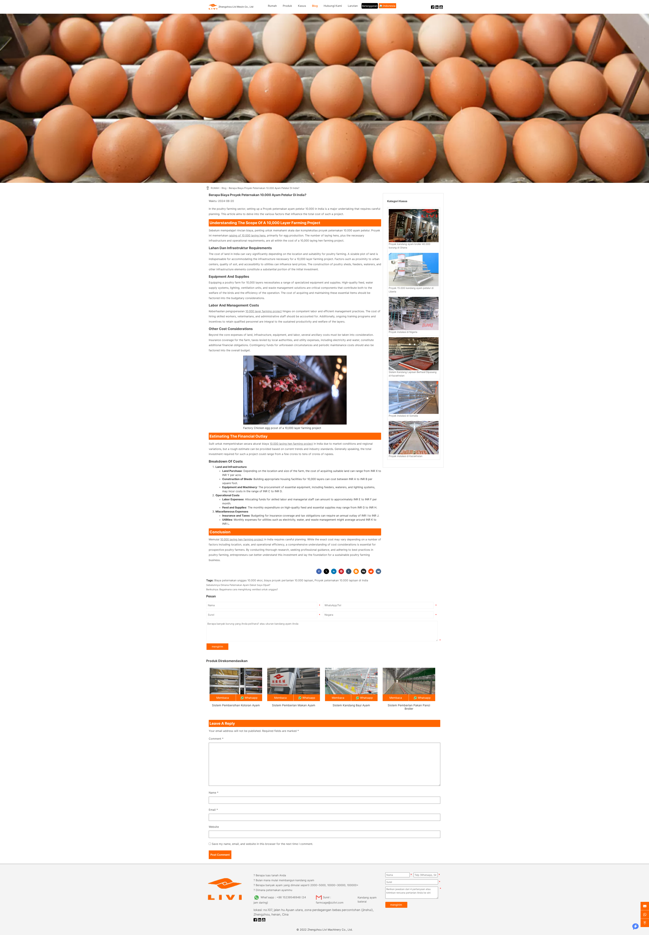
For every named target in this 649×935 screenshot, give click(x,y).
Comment (216, 738)
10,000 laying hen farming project (291, 443)
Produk (287, 5)
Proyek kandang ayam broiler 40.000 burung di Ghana (409, 246)
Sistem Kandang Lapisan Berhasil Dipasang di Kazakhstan (413, 374)
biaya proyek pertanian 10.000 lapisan (288, 580)
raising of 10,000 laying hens (247, 235)
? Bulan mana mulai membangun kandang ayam (284, 880)
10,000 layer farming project (263, 311)
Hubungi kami (333, 5)
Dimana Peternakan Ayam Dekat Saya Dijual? (245, 585)
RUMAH (215, 188)
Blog (315, 5)
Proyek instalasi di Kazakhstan (405, 456)
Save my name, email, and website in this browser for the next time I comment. (262, 844)
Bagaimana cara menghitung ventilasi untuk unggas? (248, 589)
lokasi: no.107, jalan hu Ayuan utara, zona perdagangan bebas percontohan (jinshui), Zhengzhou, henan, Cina (314, 912)
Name (213, 792)
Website (214, 826)
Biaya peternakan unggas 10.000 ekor (238, 580)
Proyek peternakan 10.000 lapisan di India (341, 580)
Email (213, 809)
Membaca (222, 697)
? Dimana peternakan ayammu (273, 890)
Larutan (353, 5)
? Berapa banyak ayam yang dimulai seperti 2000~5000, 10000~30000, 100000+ (306, 885)
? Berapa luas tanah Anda (270, 875)
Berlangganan (369, 5)
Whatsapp (251, 697)
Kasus (302, 5)
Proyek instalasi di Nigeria (403, 331)
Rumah (272, 5)
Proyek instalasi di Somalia (403, 415)
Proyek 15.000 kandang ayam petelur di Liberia (411, 290)
